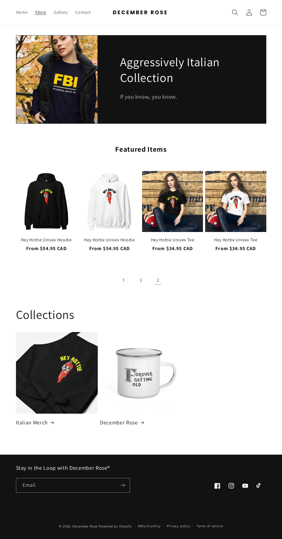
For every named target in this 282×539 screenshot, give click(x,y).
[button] (235, 12)
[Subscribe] (123, 485)
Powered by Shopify (115, 526)
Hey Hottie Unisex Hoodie (46, 240)
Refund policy (149, 526)
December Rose (119, 422)
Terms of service (209, 526)
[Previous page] (124, 280)
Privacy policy (178, 526)
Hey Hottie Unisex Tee (172, 240)
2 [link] (158, 280)
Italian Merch (32, 422)
